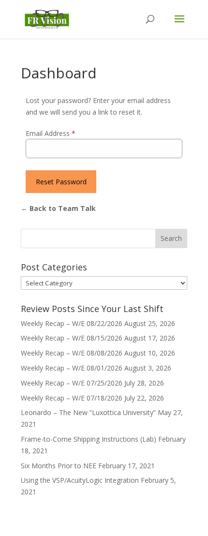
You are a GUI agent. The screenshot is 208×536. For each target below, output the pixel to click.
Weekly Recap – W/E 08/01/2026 (71, 367)
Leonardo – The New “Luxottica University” (88, 412)
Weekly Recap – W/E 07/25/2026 (71, 382)
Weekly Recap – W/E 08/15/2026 (71, 337)
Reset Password (61, 181)
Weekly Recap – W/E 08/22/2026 (71, 323)
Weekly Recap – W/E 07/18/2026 (71, 397)
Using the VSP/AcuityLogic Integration (80, 480)
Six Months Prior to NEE (58, 465)
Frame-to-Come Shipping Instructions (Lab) (88, 439)
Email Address (50, 133)
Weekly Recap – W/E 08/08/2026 (71, 352)
